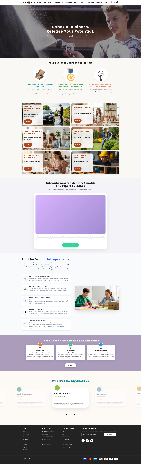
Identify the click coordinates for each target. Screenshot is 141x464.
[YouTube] (91, 440)
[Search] (111, 2)
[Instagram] (87, 440)
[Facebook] (83, 440)
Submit (109, 434)
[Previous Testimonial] (67, 414)
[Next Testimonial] (74, 414)
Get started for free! (70, 245)
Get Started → (70, 365)
